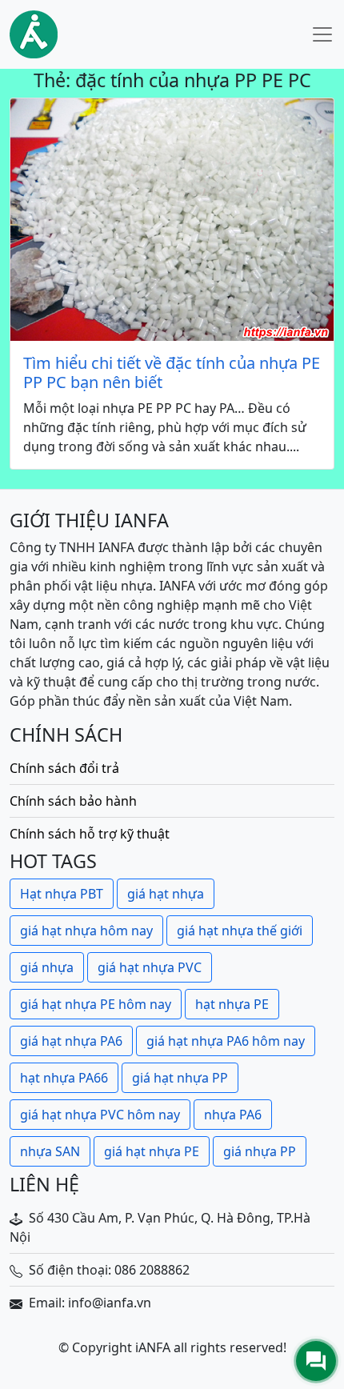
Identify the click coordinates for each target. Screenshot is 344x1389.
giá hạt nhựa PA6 (71, 1041)
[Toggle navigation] (322, 34)
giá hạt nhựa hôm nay (86, 930)
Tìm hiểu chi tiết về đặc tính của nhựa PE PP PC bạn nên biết (171, 373)
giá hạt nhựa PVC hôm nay (100, 1114)
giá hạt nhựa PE (151, 1151)
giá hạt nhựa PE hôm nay (95, 1004)
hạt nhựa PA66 (64, 1078)
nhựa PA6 (233, 1114)
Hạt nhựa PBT (61, 894)
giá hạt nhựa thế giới (239, 930)
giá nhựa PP (259, 1151)
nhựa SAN (50, 1151)
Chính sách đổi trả (64, 768)
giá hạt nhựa (165, 894)
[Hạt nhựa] (34, 34)
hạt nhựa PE (232, 1004)
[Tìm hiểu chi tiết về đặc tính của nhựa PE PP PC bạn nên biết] (172, 219)
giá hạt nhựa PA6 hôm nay (225, 1041)
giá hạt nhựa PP (180, 1078)
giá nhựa (47, 967)
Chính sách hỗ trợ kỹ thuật (90, 834)
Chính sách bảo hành (73, 801)
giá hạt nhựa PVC (150, 967)
